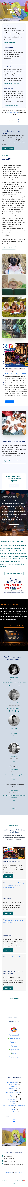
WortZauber (7, 898)
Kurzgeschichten (13, 1095)
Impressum (9, 1172)
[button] (8, 148)
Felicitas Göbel (13, 1088)
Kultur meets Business (19, 368)
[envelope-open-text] (18, 685)
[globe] (9, 685)
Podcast (13, 1101)
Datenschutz (18, 1172)
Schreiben (13, 1109)
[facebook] (12, 685)
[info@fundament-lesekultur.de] (12, 1164)
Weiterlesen (8, 876)
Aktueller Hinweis (12, 1082)
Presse (13, 1103)
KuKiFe (10, 368)
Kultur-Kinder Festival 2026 (15, 374)
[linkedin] (15, 685)
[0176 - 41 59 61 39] (8, 1161)
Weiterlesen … (9, 401)
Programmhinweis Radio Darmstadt (14, 1105)
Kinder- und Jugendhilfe (12, 112)
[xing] (14, 738)
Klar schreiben (7, 935)
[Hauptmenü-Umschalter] (24, 3)
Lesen (13, 1097)
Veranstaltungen (10, 371)
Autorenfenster (13, 1084)
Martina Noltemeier (13, 1099)
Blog (7, 368)
